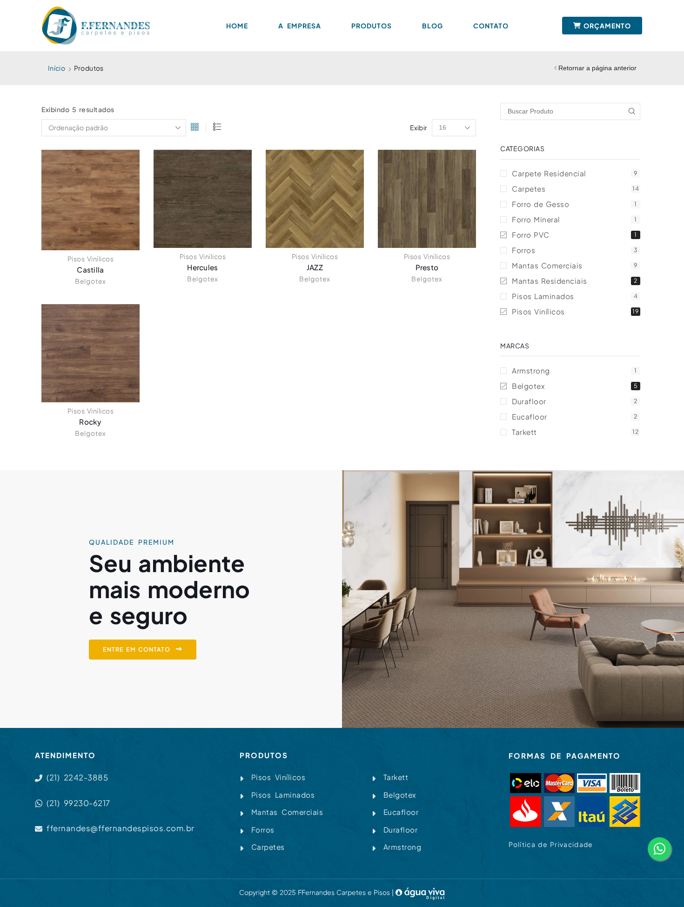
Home (237, 25)
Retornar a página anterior (597, 68)
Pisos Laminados (574, 296)
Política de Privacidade (551, 844)
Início (56, 68)
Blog (432, 25)
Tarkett (575, 431)
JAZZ (315, 267)
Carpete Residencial (574, 173)
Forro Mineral (574, 219)
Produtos (371, 25)
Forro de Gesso (574, 204)
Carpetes (575, 188)
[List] (217, 128)
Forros (574, 250)
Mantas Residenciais (574, 280)
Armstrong (574, 370)
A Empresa (299, 25)
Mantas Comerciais (574, 265)
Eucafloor (574, 416)
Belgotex (90, 281)
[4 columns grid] (194, 128)
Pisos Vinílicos (90, 258)
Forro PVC (574, 234)
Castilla (90, 269)
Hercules (202, 267)
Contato (491, 25)
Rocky (90, 421)
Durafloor (574, 401)
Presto (427, 267)
